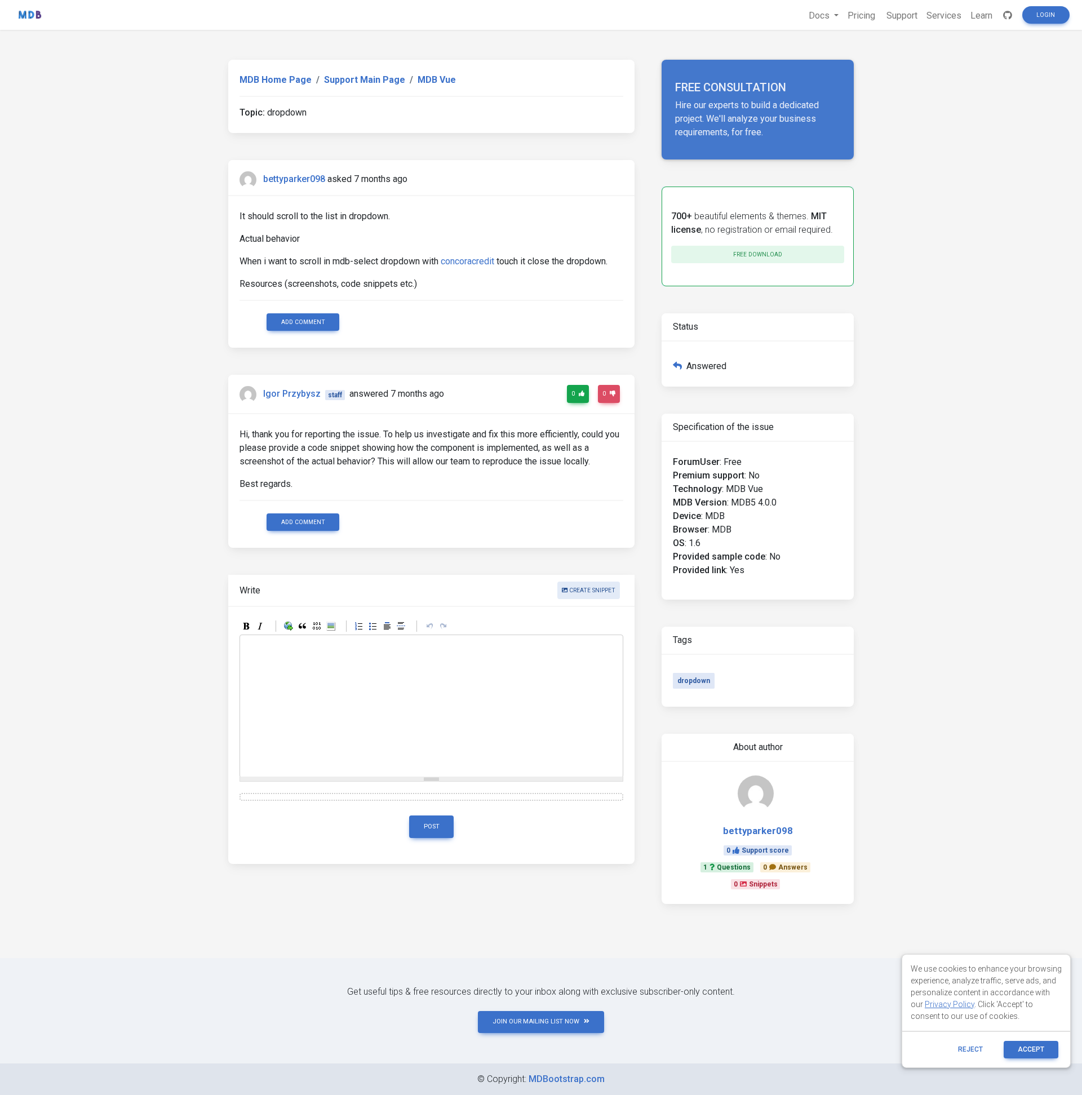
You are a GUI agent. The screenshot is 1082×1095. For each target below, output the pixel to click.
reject (970, 1049)
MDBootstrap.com (567, 1079)
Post (432, 826)
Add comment (303, 322)
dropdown (693, 681)
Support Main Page (364, 79)
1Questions (727, 867)
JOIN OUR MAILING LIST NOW (536, 1021)
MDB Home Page (276, 79)
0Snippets (756, 884)
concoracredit (467, 261)
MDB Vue (437, 79)
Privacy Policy (949, 1004)
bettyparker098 (294, 179)
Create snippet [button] (591, 590)
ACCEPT (1031, 1049)
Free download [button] (757, 254)
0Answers (785, 867)
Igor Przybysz (292, 394)
